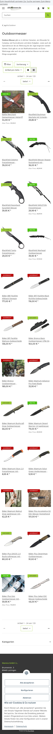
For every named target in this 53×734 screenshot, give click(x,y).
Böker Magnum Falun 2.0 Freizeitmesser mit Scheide (13, 470)
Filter (8, 64)
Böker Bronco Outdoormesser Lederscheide (9, 382)
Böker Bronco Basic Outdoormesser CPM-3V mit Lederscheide (39, 339)
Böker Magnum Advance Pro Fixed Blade (39, 382)
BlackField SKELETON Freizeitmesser (38, 206)
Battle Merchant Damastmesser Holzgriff (12, 115)
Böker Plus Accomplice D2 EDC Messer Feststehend (40, 512)
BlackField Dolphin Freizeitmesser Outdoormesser (10, 161)
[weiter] (48, 81)
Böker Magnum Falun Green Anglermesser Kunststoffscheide (38, 470)
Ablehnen (27, 698)
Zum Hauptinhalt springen (11, 1)
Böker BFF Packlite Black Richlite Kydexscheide (39, 297)
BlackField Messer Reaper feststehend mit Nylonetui (40, 161)
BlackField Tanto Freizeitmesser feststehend (9, 251)
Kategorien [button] (8, 642)
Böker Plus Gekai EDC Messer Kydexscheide (38, 597)
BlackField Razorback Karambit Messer (11, 206)
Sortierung (21, 64)
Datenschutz (21, 726)
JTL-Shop (31, 731)
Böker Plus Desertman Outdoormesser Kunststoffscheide (38, 555)
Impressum (9, 726)
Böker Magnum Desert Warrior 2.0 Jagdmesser (39, 424)
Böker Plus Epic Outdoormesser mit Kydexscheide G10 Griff (12, 597)
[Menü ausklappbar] (3, 7)
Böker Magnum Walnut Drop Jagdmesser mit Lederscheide (12, 512)
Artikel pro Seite (12, 70)
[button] (38, 8)
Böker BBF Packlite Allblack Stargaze (10, 297)
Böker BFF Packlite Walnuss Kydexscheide (12, 339)
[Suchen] (48, 15)
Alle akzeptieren (27, 683)
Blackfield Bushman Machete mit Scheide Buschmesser (38, 116)
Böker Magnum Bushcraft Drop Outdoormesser (13, 424)
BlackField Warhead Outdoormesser (37, 251)
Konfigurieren (27, 690)
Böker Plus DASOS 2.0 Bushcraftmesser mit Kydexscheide (11, 555)
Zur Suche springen (32, 1)
